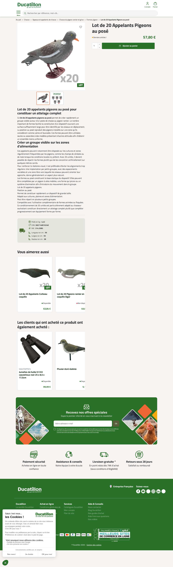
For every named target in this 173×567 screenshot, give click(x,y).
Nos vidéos (92, 519)
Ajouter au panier (130, 45)
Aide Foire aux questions (98, 516)
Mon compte (69, 510)
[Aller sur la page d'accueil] (28, 5)
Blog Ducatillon (94, 510)
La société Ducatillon (25, 507)
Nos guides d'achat (96, 513)
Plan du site (69, 513)
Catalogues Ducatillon (73, 507)
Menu (18, 15)
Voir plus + (24, 436)
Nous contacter (94, 507)
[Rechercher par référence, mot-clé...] (25, 13)
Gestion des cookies (94, 545)
